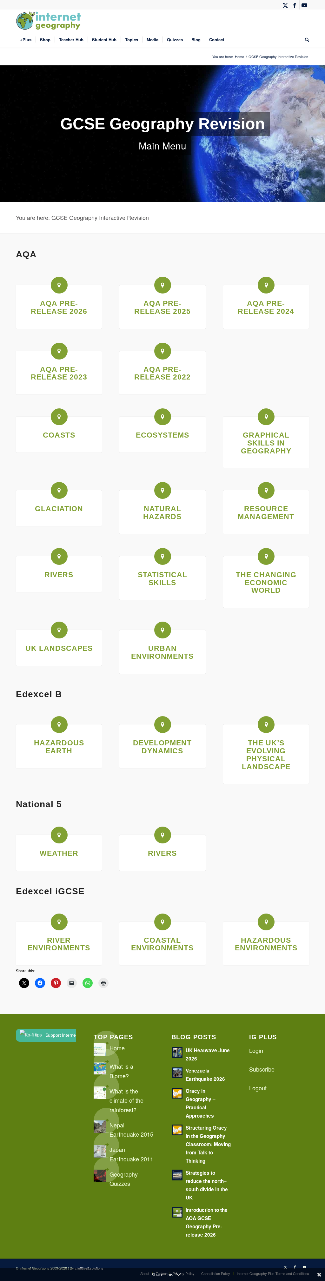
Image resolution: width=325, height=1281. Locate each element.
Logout (258, 1088)
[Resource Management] (266, 490)
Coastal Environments (162, 944)
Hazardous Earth (59, 747)
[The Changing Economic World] (266, 556)
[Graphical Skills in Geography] (266, 416)
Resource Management (266, 513)
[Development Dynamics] (162, 724)
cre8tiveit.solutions (89, 1268)
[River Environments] (59, 922)
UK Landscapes (59, 648)
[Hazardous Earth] (59, 724)
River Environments (59, 944)
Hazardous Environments (266, 944)
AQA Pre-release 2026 (59, 307)
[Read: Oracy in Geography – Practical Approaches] (177, 1093)
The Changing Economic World (266, 583)
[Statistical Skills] (162, 556)
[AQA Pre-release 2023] (59, 351)
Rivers (58, 575)
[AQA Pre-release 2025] (162, 285)
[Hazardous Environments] (266, 922)
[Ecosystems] (162, 416)
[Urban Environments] (162, 630)
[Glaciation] (59, 490)
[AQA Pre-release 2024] (266, 285)
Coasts (59, 435)
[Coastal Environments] (162, 922)
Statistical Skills (162, 579)
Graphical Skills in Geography (266, 443)
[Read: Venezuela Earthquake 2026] (177, 1073)
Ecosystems (162, 435)
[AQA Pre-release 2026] (59, 285)
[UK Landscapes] (59, 630)
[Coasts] (59, 416)
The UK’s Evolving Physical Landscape (266, 754)
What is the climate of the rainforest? (126, 1100)
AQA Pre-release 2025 (162, 307)
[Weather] (59, 835)
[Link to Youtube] (304, 5)
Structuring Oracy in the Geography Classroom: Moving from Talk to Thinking (208, 1144)
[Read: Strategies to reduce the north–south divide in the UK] (177, 1175)
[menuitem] (26, 40)
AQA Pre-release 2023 (59, 373)
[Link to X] (285, 5)
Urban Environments (162, 652)
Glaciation (59, 509)
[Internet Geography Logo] (49, 21)
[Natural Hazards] (162, 490)
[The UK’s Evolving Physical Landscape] (266, 724)
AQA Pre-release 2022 (162, 373)
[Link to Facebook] (294, 5)
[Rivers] (59, 556)
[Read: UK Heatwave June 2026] (177, 1052)
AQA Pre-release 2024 (266, 307)
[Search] (305, 40)
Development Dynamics (162, 747)
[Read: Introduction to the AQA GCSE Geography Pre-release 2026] (177, 1212)
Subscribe (262, 1069)
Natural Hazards (162, 513)
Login (256, 1050)
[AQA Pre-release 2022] (162, 351)
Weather (59, 853)
